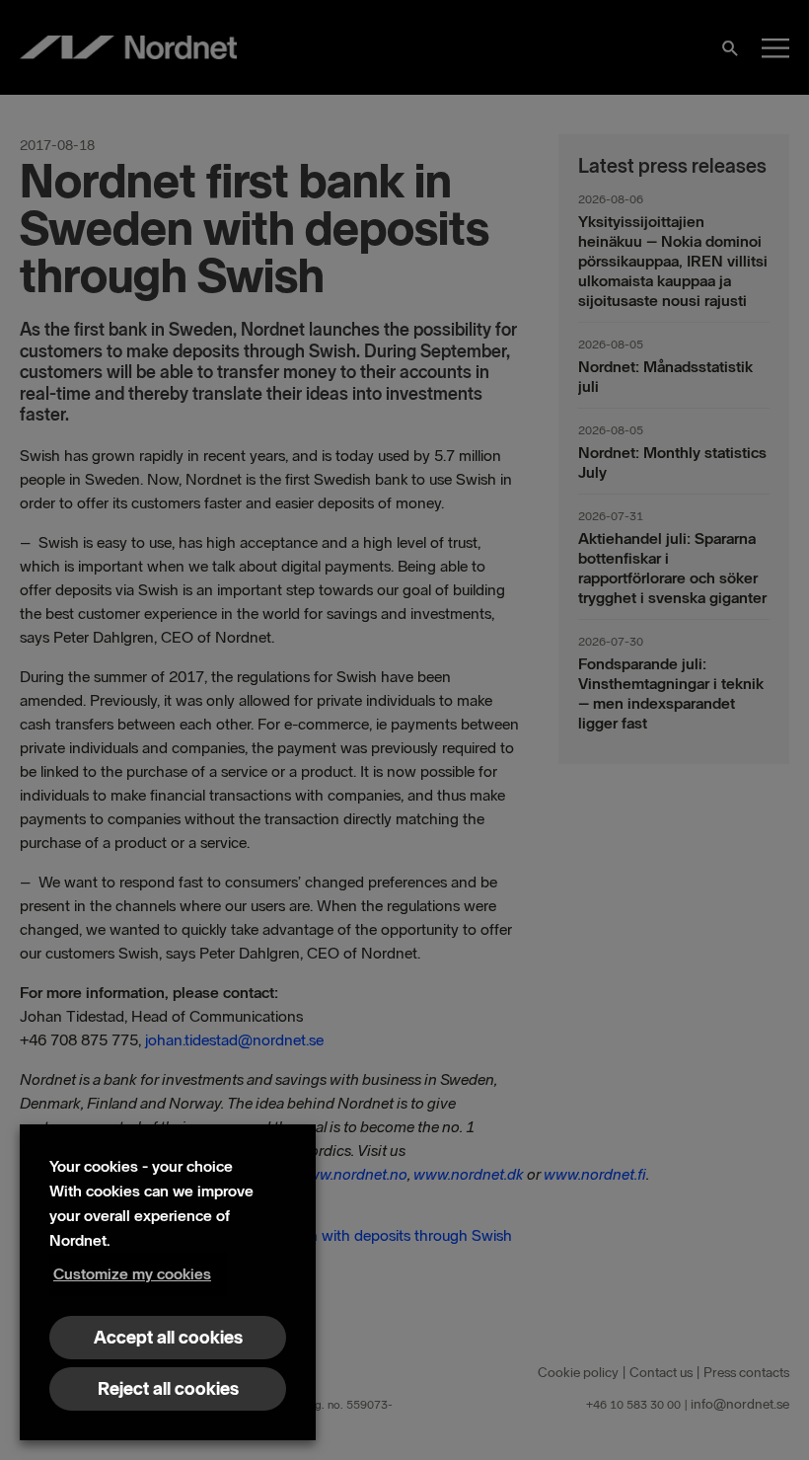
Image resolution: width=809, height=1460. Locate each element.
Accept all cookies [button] (168, 1337)
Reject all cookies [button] (168, 1389)
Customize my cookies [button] (132, 1274)
